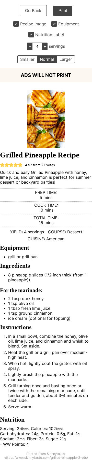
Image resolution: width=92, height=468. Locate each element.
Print (63, 10)
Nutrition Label (49, 34)
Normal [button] (47, 59)
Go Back (33, 10)
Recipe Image (33, 23)
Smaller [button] (27, 59)
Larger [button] (66, 59)
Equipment (68, 23)
